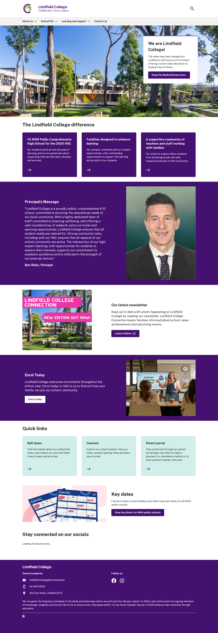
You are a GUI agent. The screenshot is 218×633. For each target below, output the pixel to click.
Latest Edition (123, 333)
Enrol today (35, 399)
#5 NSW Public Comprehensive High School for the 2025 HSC (49, 141)
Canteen (93, 443)
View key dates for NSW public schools (138, 512)
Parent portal (155, 443)
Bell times (34, 443)
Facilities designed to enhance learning (108, 141)
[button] (29, 21)
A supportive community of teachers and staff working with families (165, 143)
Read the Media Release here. (169, 75)
